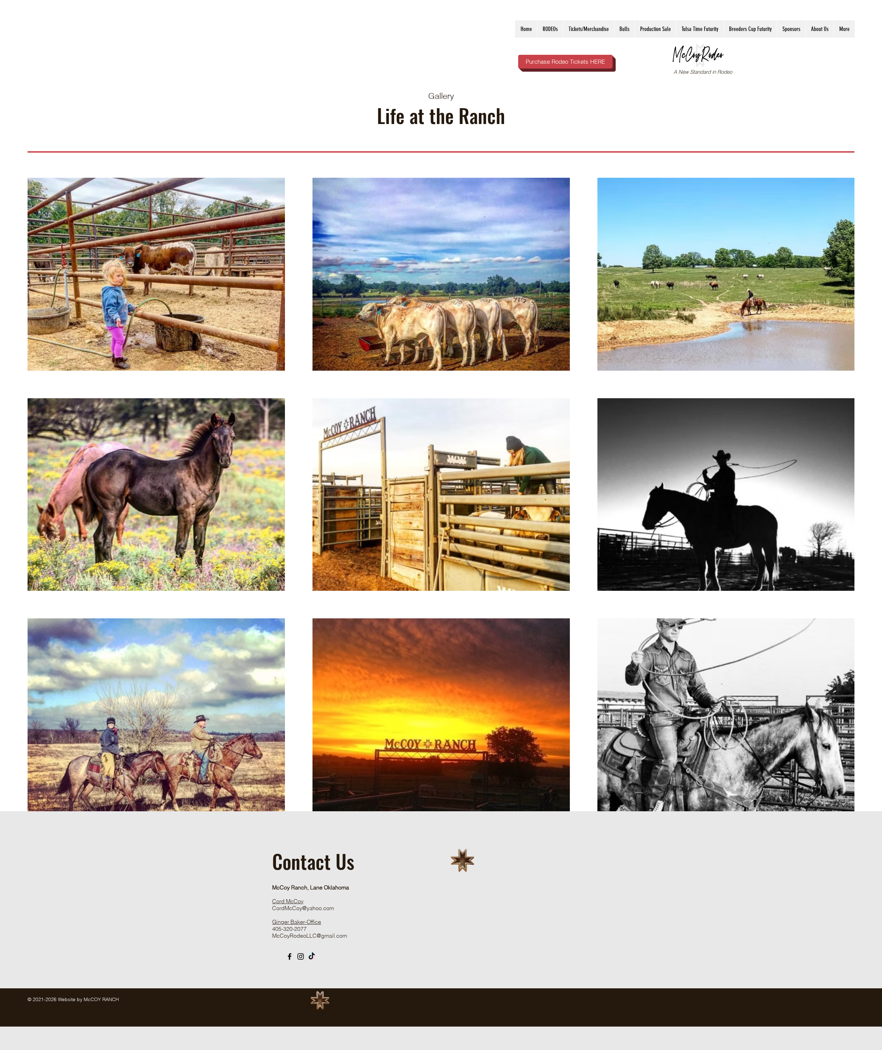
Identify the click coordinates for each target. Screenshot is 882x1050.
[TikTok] (311, 956)
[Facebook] (289, 956)
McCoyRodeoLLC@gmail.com (309, 935)
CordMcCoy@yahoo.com (303, 908)
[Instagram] (300, 956)
